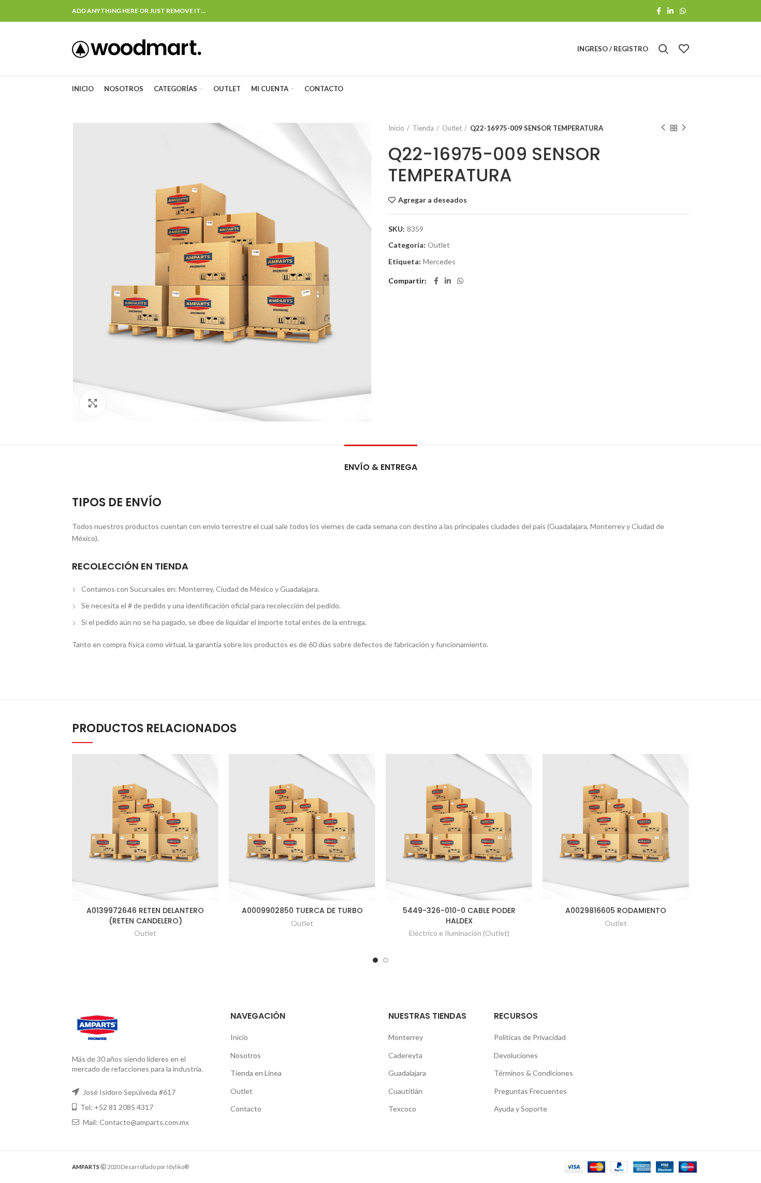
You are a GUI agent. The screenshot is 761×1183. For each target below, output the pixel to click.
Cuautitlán (405, 1091)
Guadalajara (407, 1072)
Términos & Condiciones (533, 1072)
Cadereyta (405, 1055)
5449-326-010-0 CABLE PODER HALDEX (459, 915)
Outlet (452, 128)
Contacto (245, 1108)
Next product (684, 128)
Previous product (663, 128)
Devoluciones (516, 1055)
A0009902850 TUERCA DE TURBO (302, 910)
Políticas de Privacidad (530, 1037)
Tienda (423, 128)
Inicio (396, 128)
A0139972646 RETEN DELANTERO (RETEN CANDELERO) (145, 915)
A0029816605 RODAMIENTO (615, 910)
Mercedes (439, 262)
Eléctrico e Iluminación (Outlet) (459, 933)
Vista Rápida (211, 794)
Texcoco (402, 1108)
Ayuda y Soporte (520, 1108)
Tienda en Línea (256, 1072)
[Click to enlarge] (93, 403)
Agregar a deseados (432, 200)
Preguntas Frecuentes (530, 1091)
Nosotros (245, 1055)
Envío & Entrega (380, 467)
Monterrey (405, 1037)
